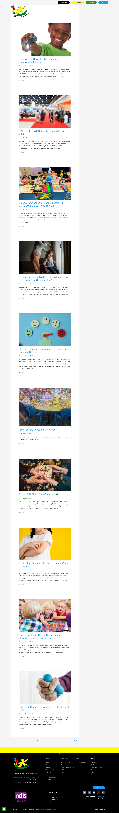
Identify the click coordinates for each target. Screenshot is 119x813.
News (20, 138)
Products (21, 66)
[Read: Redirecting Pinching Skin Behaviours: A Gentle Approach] (45, 543)
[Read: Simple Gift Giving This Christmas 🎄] (45, 474)
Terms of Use (48, 809)
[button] (91, 2)
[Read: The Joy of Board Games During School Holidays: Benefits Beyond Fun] (45, 615)
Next (75, 740)
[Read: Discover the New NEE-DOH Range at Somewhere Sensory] (45, 39)
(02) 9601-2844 (25, 2)
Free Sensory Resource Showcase (37, 429)
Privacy (42, 809)
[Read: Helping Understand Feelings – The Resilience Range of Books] (45, 329)
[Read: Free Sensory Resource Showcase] (45, 407)
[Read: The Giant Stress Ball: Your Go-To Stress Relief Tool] (45, 687)
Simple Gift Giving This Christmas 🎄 (39, 494)
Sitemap (54, 809)
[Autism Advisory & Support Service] (20, 11)
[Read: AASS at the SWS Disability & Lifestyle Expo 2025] (45, 111)
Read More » (22, 80)
